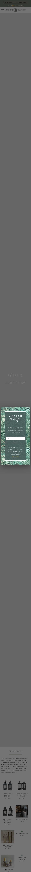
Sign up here (15, 456)
